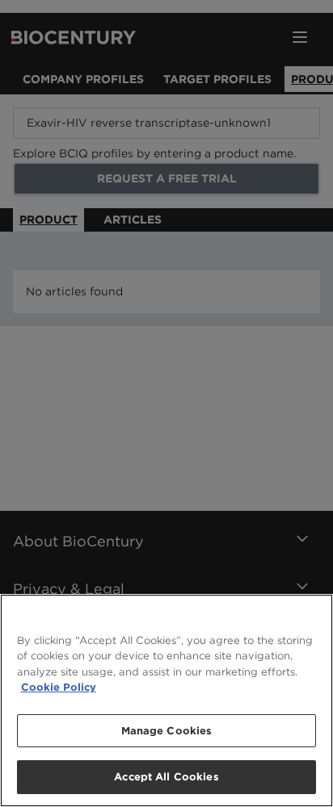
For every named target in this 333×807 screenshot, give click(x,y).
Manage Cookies (167, 731)
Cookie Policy (58, 687)
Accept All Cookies (166, 777)
